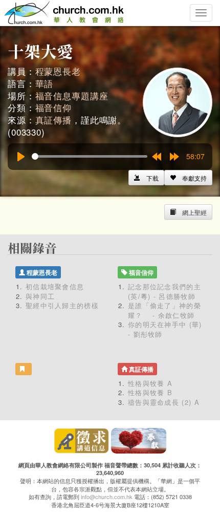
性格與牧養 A (150, 383)
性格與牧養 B (150, 392)
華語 (44, 83)
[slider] (89, 156)
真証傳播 (53, 119)
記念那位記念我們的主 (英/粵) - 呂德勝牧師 (164, 291)
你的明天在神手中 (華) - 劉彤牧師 (165, 329)
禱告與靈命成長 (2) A (164, 402)
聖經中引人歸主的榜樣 (62, 305)
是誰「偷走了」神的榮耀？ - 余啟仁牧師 (164, 310)
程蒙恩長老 (58, 70)
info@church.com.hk (107, 496)
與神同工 (40, 296)
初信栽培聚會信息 (55, 286)
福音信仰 (53, 107)
